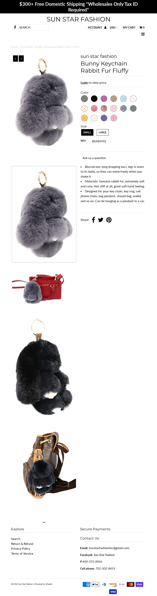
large (102, 132)
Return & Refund (22, 543)
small (87, 132)
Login (84, 82)
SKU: (83, 140)
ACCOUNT (95, 27)
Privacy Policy (20, 548)
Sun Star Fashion (78, 19)
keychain (27, 47)
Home (14, 47)
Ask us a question (94, 158)
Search (15, 538)
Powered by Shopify (43, 584)
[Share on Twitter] (101, 220)
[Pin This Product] (108, 220)
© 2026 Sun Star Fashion (22, 584)
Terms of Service (22, 553)
